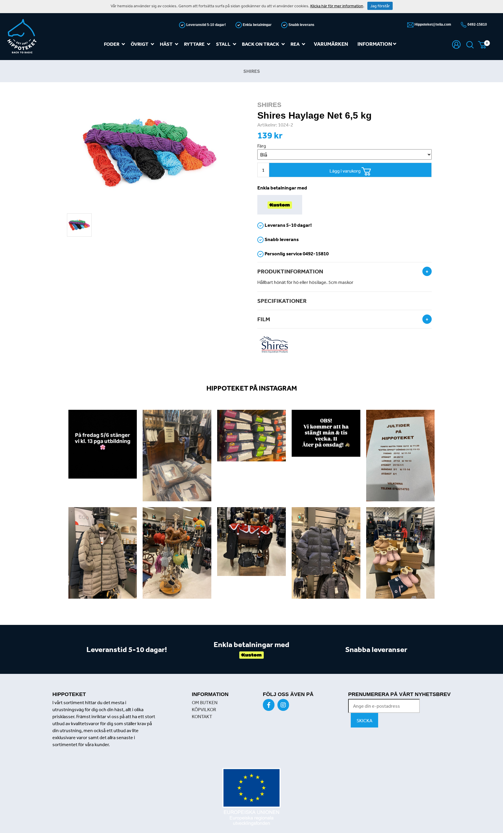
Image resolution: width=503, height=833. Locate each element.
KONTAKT (202, 716)
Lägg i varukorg (346, 171)
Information (375, 44)
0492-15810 (477, 24)
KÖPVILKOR (204, 709)
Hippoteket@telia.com (432, 24)
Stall (223, 44)
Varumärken (331, 44)
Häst (166, 44)
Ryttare (194, 44)
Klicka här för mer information (336, 5)
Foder (111, 44)
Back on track (260, 44)
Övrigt (139, 44)
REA (295, 44)
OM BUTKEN (204, 702)
